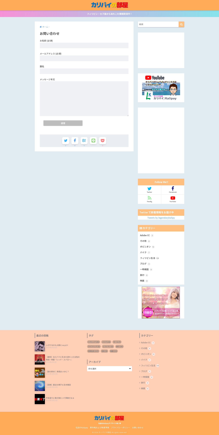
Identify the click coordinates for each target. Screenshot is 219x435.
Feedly (149, 202)
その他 (144, 240)
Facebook (173, 192)
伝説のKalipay (82, 427)
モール (117, 342)
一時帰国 (146, 269)
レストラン (108, 346)
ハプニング (93, 342)
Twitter (149, 192)
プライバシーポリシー (120, 427)
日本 (104, 351)
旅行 (143, 275)
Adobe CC (146, 235)
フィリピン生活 (149, 257)
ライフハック (94, 346)
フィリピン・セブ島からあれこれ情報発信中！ (109, 13)
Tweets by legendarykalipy (161, 217)
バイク (144, 252)
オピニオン (147, 246)
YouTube (173, 202)
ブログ (144, 263)
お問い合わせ (137, 427)
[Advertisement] (161, 50)
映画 (144, 280)
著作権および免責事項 (99, 427)
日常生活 (93, 351)
